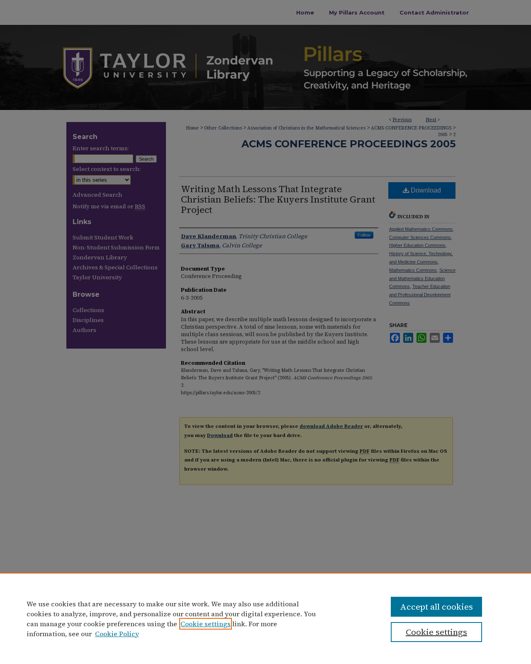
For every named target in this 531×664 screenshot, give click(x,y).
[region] (265, 618)
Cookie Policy (117, 633)
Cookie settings (205, 623)
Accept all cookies (436, 607)
